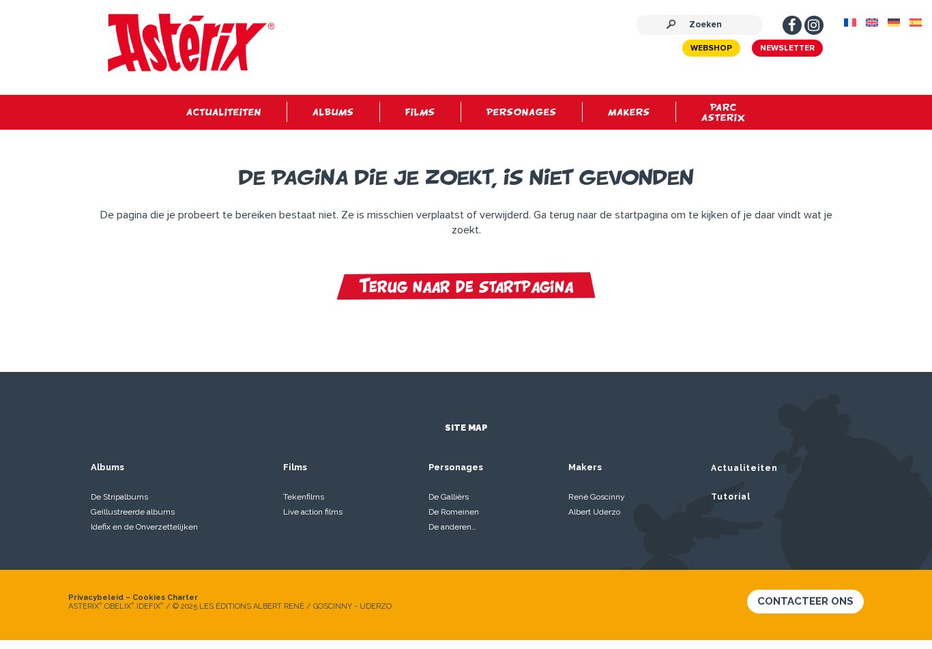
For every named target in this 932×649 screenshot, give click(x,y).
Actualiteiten (744, 468)
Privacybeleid (95, 597)
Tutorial (731, 497)
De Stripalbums (119, 497)
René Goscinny (596, 497)
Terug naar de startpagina (466, 286)
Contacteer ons (805, 601)
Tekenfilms (303, 497)
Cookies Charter (165, 597)
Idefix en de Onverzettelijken (144, 527)
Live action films (313, 512)
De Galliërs (448, 497)
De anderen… (452, 527)
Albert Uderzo (594, 512)
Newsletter (787, 48)
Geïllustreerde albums (133, 512)
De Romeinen (453, 512)
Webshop (711, 48)
